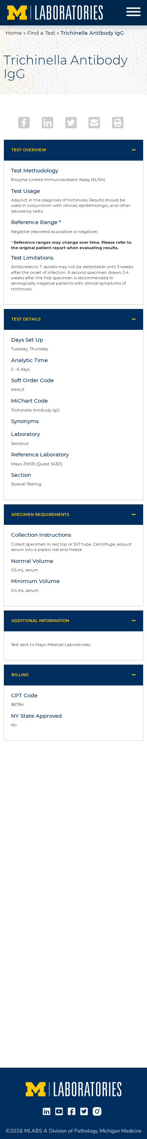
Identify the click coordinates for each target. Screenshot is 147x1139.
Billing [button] (20, 674)
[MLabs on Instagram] (98, 1111)
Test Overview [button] (28, 149)
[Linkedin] (47, 122)
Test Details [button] (26, 319)
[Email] (94, 122)
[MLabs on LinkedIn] (48, 1111)
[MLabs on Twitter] (85, 1111)
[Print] (117, 122)
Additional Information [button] (40, 620)
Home (14, 33)
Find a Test (41, 33)
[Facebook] (24, 122)
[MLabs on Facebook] (73, 1111)
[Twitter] (71, 122)
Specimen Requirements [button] (40, 514)
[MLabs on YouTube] (60, 1111)
